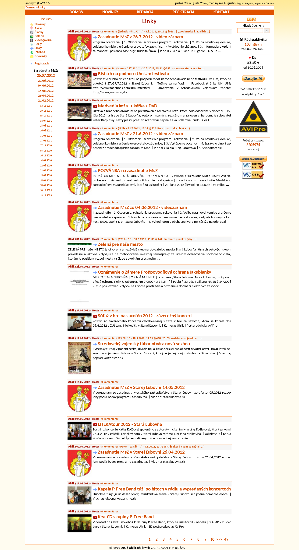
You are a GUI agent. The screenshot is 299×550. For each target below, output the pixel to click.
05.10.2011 (46, 116)
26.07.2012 (46, 76)
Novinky (110, 12)
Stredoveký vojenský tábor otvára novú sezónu (144, 344)
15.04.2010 (46, 175)
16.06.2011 (46, 131)
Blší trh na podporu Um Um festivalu (133, 74)
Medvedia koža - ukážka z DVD (127, 106)
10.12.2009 (46, 190)
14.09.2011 (46, 121)
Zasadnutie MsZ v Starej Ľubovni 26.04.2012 (141, 452)
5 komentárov (152, 446)
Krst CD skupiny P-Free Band (125, 517)
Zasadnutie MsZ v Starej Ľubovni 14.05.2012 (141, 387)
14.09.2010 (46, 160)
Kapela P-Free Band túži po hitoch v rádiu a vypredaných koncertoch (164, 489)
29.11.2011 (46, 111)
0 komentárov (110, 100)
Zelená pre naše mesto (120, 244)
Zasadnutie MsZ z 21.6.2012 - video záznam (140, 134)
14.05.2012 (45, 90)
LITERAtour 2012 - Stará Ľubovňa (130, 424)
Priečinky (41, 56)
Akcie (38, 28)
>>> (219, 540)
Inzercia (40, 52)
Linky (41, 7)
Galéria (39, 36)
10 (212, 540)
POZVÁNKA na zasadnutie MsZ (127, 171)
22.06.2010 (46, 166)
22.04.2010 (46, 170)
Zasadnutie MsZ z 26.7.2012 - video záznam (140, 37)
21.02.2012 (45, 100)
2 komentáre (155, 31)
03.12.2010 (46, 151)
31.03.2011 (46, 136)
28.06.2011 (46, 126)
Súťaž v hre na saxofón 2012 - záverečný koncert (145, 316)
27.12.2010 (46, 146)
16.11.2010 (46, 156)
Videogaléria (43, 40)
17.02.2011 (46, 141)
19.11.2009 (46, 195)
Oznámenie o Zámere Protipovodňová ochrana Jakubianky (154, 272)
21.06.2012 (45, 81)
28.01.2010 (46, 185)
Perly (38, 44)
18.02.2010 (46, 181)
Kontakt (221, 12)
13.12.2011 (46, 106)
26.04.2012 (45, 96)
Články (39, 32)
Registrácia (184, 12)
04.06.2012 (45, 86)
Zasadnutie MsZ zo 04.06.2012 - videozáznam (142, 207)
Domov (30, 7)
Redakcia (145, 12)
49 (226, 540)
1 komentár (153, 68)
